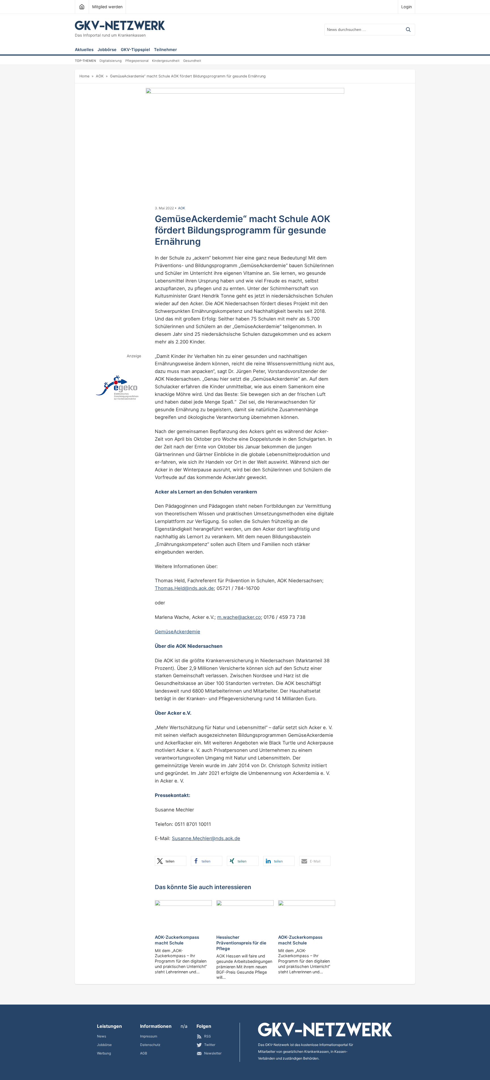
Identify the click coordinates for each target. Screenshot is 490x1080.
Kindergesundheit (165, 61)
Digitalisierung (111, 61)
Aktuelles (84, 50)
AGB (143, 1053)
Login (406, 6)
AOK (100, 76)
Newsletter (212, 1053)
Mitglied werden (107, 6)
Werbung (104, 1053)
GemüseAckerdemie (177, 631)
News (101, 1036)
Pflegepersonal (137, 61)
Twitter (209, 1045)
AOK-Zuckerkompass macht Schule (177, 940)
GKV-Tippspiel (135, 50)
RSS (207, 1036)
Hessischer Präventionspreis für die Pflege (241, 943)
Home (84, 76)
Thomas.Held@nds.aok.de (184, 588)
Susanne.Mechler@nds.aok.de (206, 838)
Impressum (148, 1036)
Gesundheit (192, 61)
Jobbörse (107, 50)
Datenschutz (150, 1045)
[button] (170, 861)
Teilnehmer (165, 50)
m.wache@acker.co (239, 617)
